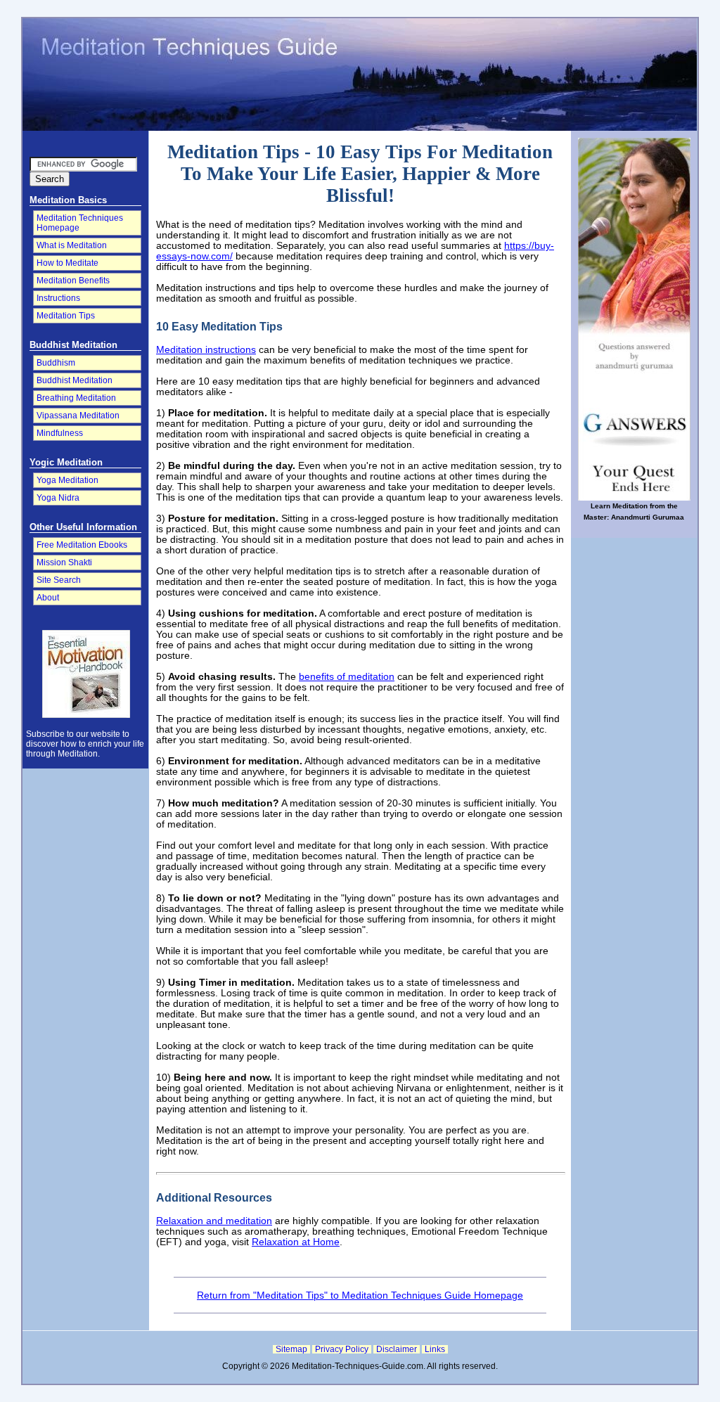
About (48, 598)
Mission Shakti (64, 562)
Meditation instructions (206, 350)
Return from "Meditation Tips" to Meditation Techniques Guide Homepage (360, 1295)
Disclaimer (396, 1349)
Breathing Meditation (76, 398)
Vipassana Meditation (78, 415)
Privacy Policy (341, 1349)
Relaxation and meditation (214, 1221)
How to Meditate (67, 263)
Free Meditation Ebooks (82, 545)
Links (435, 1349)
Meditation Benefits (73, 280)
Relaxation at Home (296, 1242)
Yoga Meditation (67, 480)
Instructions (58, 298)
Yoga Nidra (58, 498)
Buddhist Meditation (74, 380)
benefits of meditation (346, 676)
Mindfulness (60, 433)
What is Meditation (72, 245)
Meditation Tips (66, 316)
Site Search (59, 580)
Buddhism (56, 363)
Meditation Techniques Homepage (80, 223)
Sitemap (291, 1349)
